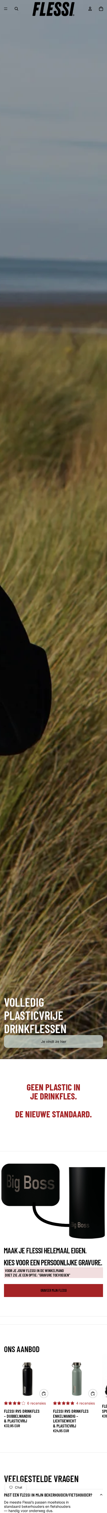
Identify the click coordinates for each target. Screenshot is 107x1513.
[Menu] (5, 8)
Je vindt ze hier (53, 1041)
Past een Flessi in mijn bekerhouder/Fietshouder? (48, 1495)
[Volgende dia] (97, 1393)
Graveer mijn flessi (54, 1290)
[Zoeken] (16, 8)
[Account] (90, 8)
